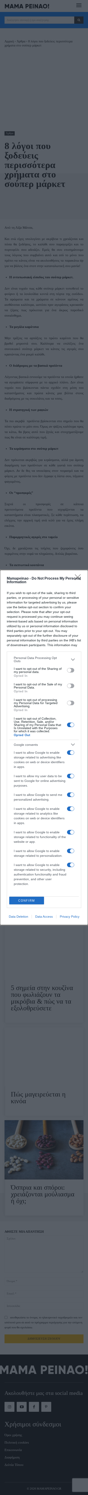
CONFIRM (26, 900)
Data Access (44, 916)
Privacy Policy (69, 916)
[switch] (70, 670)
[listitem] (44, 659)
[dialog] (44, 747)
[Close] (79, 578)
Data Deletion (18, 916)
